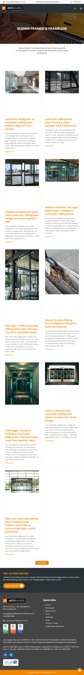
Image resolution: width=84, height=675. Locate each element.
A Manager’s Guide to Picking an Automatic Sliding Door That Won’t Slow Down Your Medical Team (22, 435)
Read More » (10, 151)
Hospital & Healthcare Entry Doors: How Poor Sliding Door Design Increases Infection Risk (22, 216)
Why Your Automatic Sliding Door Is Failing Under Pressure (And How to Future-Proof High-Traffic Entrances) (21, 525)
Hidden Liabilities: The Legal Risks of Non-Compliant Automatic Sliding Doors (61, 211)
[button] (75, 8)
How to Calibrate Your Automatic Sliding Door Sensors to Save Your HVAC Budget (61, 415)
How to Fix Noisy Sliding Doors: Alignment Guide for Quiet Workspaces (61, 323)
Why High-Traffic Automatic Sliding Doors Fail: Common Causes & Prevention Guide (22, 329)
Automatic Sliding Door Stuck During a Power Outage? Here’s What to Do (61, 122)
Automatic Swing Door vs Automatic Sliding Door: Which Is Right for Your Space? (19, 124)
